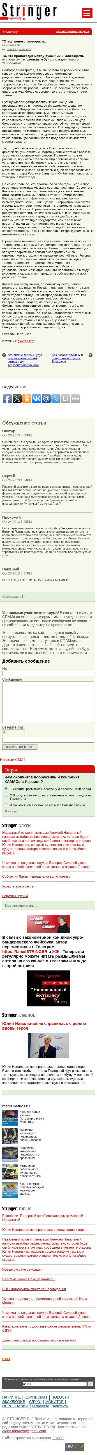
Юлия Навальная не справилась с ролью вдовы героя (44, 1229)
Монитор (54, 1402)
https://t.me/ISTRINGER (24, 951)
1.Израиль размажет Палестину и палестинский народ (50, 789)
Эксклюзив (13, 1402)
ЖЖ (55, 951)
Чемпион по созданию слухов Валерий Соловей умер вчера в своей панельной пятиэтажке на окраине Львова (46, 865)
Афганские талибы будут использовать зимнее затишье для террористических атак (25, 360)
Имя (5, 669)
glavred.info (26, 341)
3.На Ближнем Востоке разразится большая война (47, 805)
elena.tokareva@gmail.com (24, 1431)
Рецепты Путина (15, 896)
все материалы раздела (72, 31)
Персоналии (15, 1406)
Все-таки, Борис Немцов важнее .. (28, 1279)
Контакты (61, 1406)
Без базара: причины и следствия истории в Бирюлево (67, 358)
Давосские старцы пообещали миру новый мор (39, 1340)
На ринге (11, 1397)
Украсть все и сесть (17, 886)
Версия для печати (19, 49)
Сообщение (12, 679)
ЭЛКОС (58, 1438)
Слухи (35, 1402)
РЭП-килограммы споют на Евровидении (34, 1289)
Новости (60, 1397)
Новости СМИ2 (12, 760)
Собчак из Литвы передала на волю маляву (36, 876)
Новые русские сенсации (22, 1269)
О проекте (40, 1406)
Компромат (36, 1397)
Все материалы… (21, 905)
